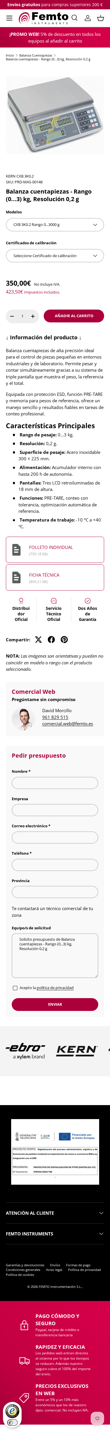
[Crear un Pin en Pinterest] (64, 639)
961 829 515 (55, 717)
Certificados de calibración (31, 242)
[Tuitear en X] (38, 639)
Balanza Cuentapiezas (35, 55)
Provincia (21, 880)
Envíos (55, 1265)
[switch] (12, 1422)
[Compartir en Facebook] (51, 639)
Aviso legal (54, 1269)
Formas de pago (78, 1265)
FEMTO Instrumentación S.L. (60, 1286)
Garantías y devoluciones (25, 1265)
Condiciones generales (23, 1269)
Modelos (14, 212)
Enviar (55, 1004)
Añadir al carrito (74, 315)
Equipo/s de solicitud (31, 927)
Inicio (10, 55)
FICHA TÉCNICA (44, 575)
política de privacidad (55, 987)
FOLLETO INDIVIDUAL (51, 547)
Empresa (20, 798)
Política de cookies (20, 1274)
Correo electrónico (30, 825)
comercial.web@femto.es (67, 723)
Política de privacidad (84, 1269)
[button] (100, 18)
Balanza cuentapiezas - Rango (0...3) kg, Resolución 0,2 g (48, 59)
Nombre (20, 771)
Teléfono (20, 853)
